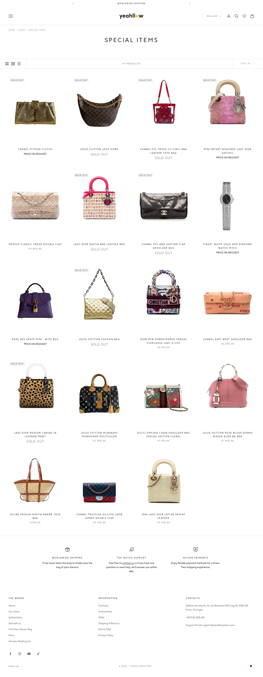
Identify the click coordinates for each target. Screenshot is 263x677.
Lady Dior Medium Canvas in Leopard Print (35, 435)
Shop (22, 30)
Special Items (36, 30)
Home (12, 30)
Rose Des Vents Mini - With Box (35, 339)
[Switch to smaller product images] (13, 64)
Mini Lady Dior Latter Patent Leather (163, 516)
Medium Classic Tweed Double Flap (35, 244)
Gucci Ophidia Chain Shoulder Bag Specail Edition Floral (163, 435)
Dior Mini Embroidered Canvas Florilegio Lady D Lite (163, 341)
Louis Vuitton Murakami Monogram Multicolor (99, 435)
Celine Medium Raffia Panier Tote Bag (35, 516)
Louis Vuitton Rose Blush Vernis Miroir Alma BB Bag (228, 435)
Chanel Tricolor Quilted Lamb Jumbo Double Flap (99, 516)
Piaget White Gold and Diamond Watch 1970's (227, 246)
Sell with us (15, 623)
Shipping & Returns (109, 623)
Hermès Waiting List (20, 641)
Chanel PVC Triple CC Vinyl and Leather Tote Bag (163, 151)
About (12, 605)
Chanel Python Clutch (35, 149)
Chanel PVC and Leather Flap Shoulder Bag (164, 246)
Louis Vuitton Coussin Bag (99, 339)
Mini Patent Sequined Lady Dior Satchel (228, 151)
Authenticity (15, 617)
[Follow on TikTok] (38, 654)
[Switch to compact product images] (19, 64)
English (212, 16)
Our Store (14, 611)
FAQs (101, 617)
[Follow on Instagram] (19, 654)
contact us (128, 563)
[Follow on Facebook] (10, 654)
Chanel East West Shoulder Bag (227, 339)
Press (11, 635)
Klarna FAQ (104, 629)
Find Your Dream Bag (20, 629)
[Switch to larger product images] (7, 64)
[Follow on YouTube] (29, 654)
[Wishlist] (244, 16)
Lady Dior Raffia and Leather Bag (99, 244)
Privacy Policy (105, 635)
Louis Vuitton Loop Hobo (99, 149)
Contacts (103, 605)
